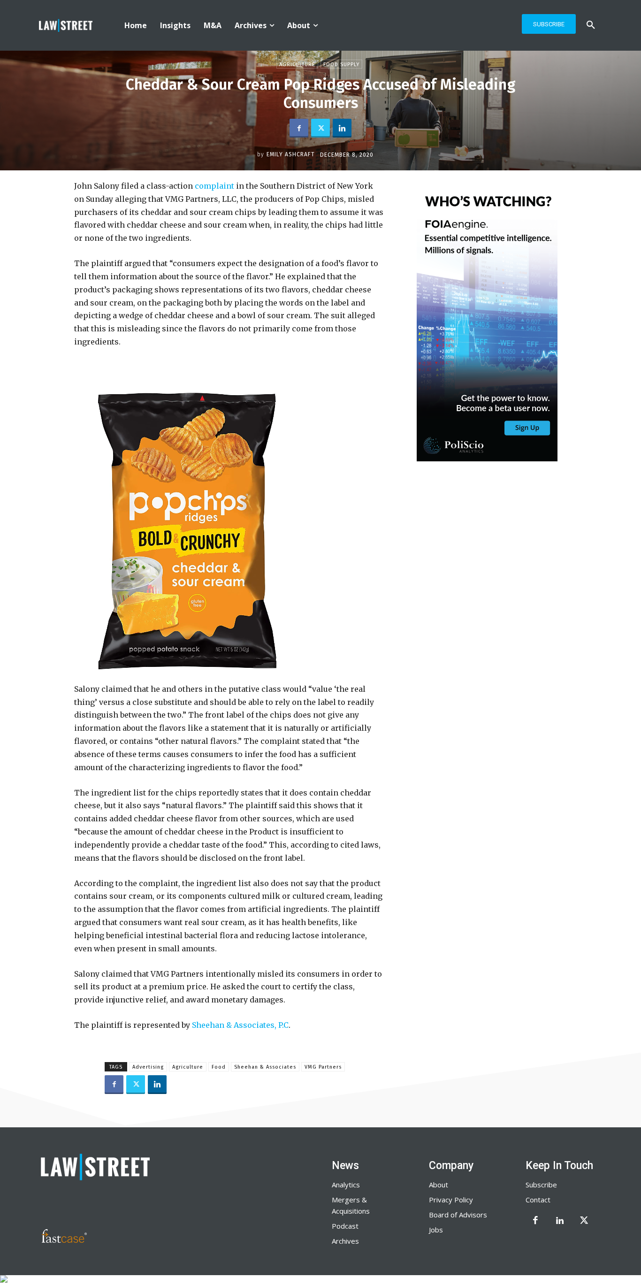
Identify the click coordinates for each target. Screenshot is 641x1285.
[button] (591, 25)
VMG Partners (323, 1067)
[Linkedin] (342, 128)
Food (219, 1067)
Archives (345, 1241)
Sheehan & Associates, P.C (240, 1025)
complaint (214, 186)
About (438, 1184)
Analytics (346, 1184)
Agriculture (297, 64)
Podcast (345, 1226)
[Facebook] (299, 128)
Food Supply (341, 64)
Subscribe (541, 1184)
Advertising (148, 1067)
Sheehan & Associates (265, 1067)
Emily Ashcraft (291, 154)
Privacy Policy (451, 1199)
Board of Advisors (458, 1214)
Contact (538, 1199)
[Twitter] (320, 128)
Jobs (436, 1229)
